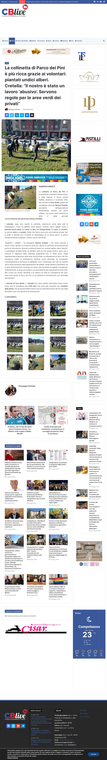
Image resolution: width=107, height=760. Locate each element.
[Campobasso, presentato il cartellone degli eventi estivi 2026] (58, 455)
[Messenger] (27, 115)
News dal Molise (22, 41)
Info (72, 41)
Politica (33, 41)
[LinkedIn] (17, 115)
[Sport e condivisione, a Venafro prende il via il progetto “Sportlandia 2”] (82, 340)
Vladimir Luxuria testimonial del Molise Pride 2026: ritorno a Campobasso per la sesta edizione (36, 496)
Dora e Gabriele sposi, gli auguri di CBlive (95, 313)
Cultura (56, 41)
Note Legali (83, 713)
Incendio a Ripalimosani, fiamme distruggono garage (94, 436)
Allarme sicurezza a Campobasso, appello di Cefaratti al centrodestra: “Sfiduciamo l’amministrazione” (14, 496)
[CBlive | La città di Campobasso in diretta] (15, 10)
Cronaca (42, 41)
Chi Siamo (83, 710)
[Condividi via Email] (32, 115)
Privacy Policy (84, 717)
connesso (16, 616)
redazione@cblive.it (66, 740)
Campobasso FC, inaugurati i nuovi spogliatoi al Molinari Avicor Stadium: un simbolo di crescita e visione (95, 419)
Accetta (93, 754)
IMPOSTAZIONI (12, 758)
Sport (49, 41)
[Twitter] (12, 115)
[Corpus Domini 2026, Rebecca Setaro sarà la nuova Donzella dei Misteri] (14, 579)
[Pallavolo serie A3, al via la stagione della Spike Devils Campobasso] (82, 299)
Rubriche (65, 41)
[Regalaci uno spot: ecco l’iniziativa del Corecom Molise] (82, 493)
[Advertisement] (72, 20)
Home (6, 41)
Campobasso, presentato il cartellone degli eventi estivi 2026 (58, 464)
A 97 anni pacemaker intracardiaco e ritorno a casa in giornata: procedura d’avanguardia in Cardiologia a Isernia (95, 269)
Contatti (79, 41)
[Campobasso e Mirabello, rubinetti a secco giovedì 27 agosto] (82, 287)
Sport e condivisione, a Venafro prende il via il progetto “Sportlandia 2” (95, 341)
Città (12, 41)
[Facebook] (7, 115)
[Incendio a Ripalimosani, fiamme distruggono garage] (82, 435)
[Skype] (22, 115)
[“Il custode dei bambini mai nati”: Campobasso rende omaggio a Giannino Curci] (36, 579)
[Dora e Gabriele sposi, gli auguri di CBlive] (82, 314)
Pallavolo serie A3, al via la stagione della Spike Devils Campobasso (94, 300)
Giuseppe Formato (14, 109)
